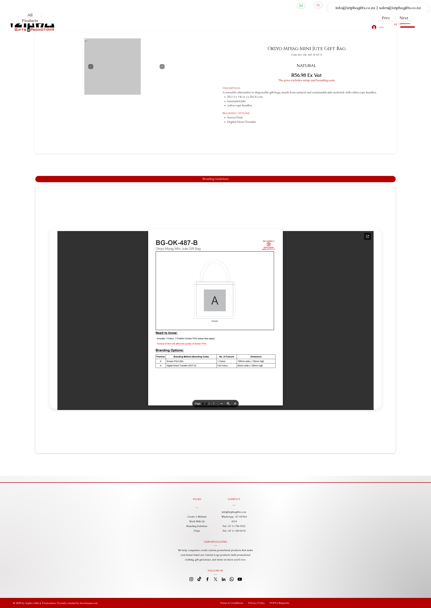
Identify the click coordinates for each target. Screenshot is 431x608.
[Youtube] (239, 579)
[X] (215, 579)
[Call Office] (318, 5)
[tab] (215, 179)
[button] (279, 602)
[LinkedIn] (223, 579)
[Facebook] (207, 579)
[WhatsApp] (301, 6)
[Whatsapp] (231, 579)
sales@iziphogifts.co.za (400, 7)
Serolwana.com (89, 603)
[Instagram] (191, 579)
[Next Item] (162, 66)
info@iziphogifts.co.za (355, 7)
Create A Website (197, 516)
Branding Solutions (196, 526)
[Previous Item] (90, 66)
